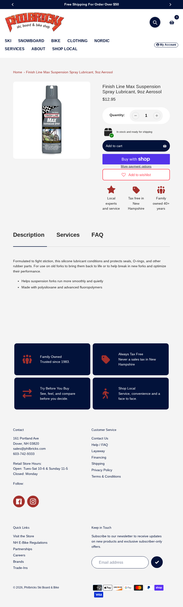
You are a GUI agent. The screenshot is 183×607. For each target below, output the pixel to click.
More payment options (136, 166)
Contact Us (100, 438)
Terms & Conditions (106, 476)
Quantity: (117, 115)
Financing (99, 457)
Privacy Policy (102, 470)
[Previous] (12, 4)
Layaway (98, 451)
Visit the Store (23, 536)
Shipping (98, 463)
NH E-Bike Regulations (30, 542)
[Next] (170, 4)
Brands (18, 561)
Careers (19, 555)
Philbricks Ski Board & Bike (41, 587)
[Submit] (157, 562)
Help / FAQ (100, 445)
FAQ (97, 235)
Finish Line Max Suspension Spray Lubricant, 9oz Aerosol (69, 72)
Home (17, 72)
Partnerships (22, 549)
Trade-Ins (20, 568)
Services (68, 235)
